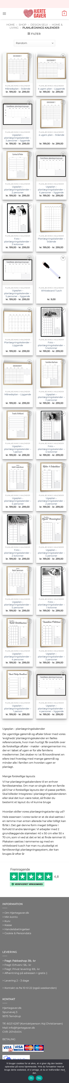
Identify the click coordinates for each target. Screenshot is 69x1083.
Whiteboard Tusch (51, 290)
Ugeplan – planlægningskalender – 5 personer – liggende (17, 293)
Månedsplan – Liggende (17, 394)
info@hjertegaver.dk (21, 1027)
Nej (39, 1078)
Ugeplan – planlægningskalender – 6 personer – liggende (51, 189)
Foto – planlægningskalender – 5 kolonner (51, 345)
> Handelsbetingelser (16, 929)
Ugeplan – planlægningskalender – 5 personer (51, 553)
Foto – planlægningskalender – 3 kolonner (17, 241)
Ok (31, 1078)
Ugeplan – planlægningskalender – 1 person (17, 449)
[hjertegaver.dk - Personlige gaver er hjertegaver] (34, 13)
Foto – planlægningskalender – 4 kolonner (51, 449)
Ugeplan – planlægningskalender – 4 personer (17, 501)
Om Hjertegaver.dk (16, 912)
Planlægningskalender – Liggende (17, 344)
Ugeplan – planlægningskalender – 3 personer (51, 397)
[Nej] (65, 1072)
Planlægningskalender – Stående (51, 240)
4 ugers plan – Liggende (51, 88)
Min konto (11, 916)
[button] (4, 13)
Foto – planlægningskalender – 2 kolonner (17, 553)
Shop (22, 24)
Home (10, 24)
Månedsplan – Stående (17, 88)
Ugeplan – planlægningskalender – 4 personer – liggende (51, 708)
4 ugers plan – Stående (51, 135)
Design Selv (39, 24)
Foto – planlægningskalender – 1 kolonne (51, 605)
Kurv (7, 921)
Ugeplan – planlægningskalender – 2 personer (17, 189)
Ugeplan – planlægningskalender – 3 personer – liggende (17, 138)
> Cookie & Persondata (16, 933)
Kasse (8, 925)
